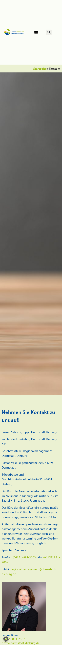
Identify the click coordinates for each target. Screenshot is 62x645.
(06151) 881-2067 (13, 639)
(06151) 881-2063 (24, 557)
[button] (36, 32)
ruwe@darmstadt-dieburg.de (21, 643)
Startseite (40, 68)
